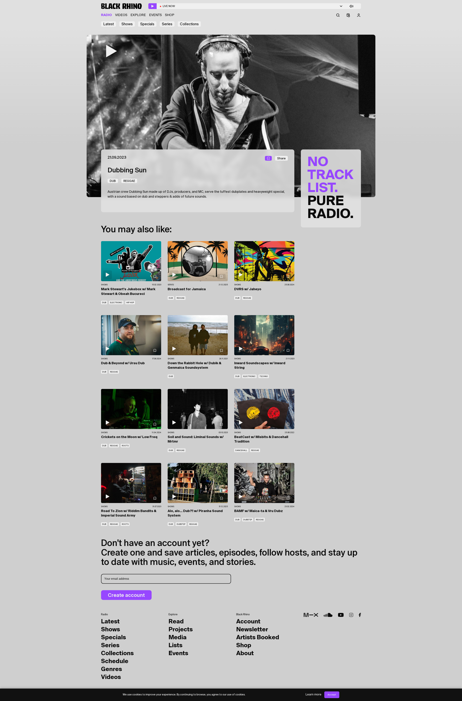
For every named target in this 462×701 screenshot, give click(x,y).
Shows (127, 24)
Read (176, 622)
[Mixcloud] (311, 615)
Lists (175, 645)
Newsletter (252, 630)
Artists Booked (257, 638)
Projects (181, 630)
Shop (169, 15)
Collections (189, 24)
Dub (113, 181)
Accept (332, 695)
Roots (125, 446)
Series (167, 24)
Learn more (313, 694)
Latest (108, 24)
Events (155, 15)
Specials (147, 24)
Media (178, 638)
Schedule (114, 661)
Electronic (116, 302)
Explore (138, 15)
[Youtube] (341, 615)
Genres (111, 669)
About (245, 653)
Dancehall (241, 450)
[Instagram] (351, 615)
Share (281, 158)
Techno (264, 376)
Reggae (129, 181)
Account (248, 622)
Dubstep (181, 524)
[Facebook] (360, 615)
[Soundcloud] (328, 615)
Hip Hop (130, 302)
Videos (121, 15)
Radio (106, 15)
